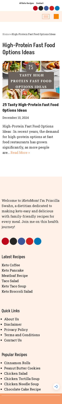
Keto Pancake (13, 270)
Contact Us (13, 340)
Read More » (20, 152)
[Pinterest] (35, 8)
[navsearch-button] (56, 16)
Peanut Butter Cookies (22, 368)
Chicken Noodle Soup (21, 384)
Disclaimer (13, 324)
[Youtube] (51, 8)
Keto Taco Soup (14, 286)
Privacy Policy (16, 329)
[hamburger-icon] (46, 16)
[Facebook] (46, 8)
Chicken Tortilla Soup (22, 378)
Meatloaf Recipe (15, 275)
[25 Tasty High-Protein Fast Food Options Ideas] (31, 80)
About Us (11, 319)
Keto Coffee (11, 265)
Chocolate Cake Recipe (22, 389)
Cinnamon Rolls (17, 363)
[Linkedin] (57, 8)
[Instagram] (41, 8)
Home (6, 34)
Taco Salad (10, 281)
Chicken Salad (15, 373)
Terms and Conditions (22, 335)
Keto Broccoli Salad (17, 291)
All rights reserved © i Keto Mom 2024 (31, 401)
